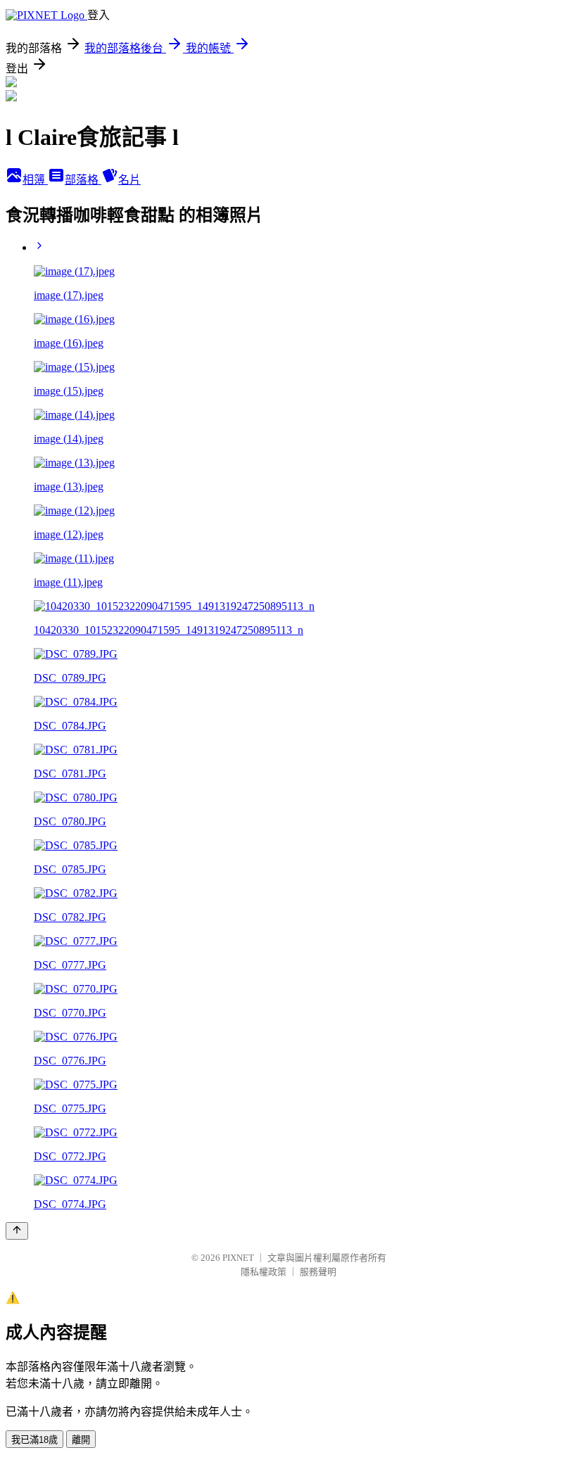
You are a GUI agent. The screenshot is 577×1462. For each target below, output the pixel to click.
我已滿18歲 (34, 1440)
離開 (81, 1440)
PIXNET (238, 1257)
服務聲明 (318, 1271)
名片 (129, 180)
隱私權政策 (263, 1271)
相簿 (35, 180)
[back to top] (17, 1231)
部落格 (83, 180)
